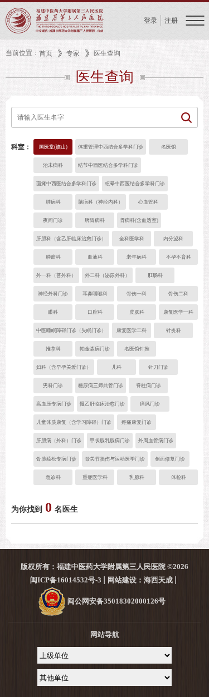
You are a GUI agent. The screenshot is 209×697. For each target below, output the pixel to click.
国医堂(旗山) (53, 147)
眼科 (53, 312)
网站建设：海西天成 (140, 580)
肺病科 (53, 202)
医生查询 (107, 53)
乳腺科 (136, 477)
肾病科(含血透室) (139, 220)
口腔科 (95, 312)
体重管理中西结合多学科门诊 (110, 147)
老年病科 (137, 257)
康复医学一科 (178, 312)
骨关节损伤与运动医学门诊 (115, 459)
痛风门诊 (150, 404)
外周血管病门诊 (155, 440)
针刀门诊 (158, 367)
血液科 (95, 257)
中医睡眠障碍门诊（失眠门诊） (71, 330)
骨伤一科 (137, 293)
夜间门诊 (53, 220)
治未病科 (53, 165)
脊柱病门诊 (148, 385)
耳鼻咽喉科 (95, 293)
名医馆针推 (136, 349)
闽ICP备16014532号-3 (65, 580)
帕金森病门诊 (95, 349)
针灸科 (173, 330)
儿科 (116, 367)
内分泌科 (173, 238)
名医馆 (168, 147)
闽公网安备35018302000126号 (116, 601)
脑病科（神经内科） (100, 202)
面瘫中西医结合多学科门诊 (66, 183)
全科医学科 (131, 238)
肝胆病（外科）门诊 (58, 440)
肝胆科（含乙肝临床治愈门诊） (71, 238)
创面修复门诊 (170, 459)
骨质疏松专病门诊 (56, 459)
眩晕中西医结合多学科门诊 (135, 183)
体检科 (178, 477)
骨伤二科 (178, 293)
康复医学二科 (131, 330)
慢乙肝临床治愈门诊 (102, 404)
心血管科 (148, 202)
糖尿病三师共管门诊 (100, 385)
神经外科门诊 (53, 293)
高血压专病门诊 (53, 404)
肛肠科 (155, 275)
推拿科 (53, 349)
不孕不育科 (178, 257)
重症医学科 (95, 477)
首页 (45, 53)
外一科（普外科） (56, 275)
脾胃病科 (95, 220)
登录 (150, 20)
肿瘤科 (53, 257)
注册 (171, 20)
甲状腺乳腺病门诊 (110, 440)
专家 (73, 53)
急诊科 (53, 477)
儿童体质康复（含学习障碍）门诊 (73, 422)
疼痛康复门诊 (136, 422)
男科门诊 (53, 385)
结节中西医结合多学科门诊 (108, 165)
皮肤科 (136, 312)
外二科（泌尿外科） (107, 275)
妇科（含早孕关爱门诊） (63, 367)
